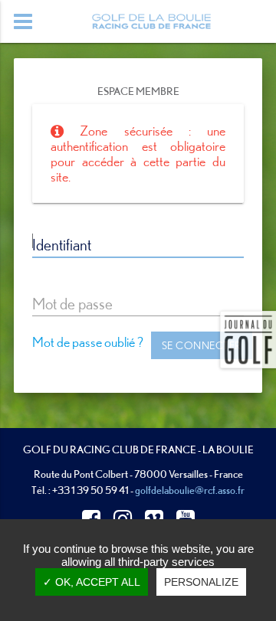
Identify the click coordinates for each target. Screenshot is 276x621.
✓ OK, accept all (91, 582)
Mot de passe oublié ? (87, 342)
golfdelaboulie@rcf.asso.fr (190, 489)
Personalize (201, 582)
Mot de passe (72, 303)
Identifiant (61, 244)
